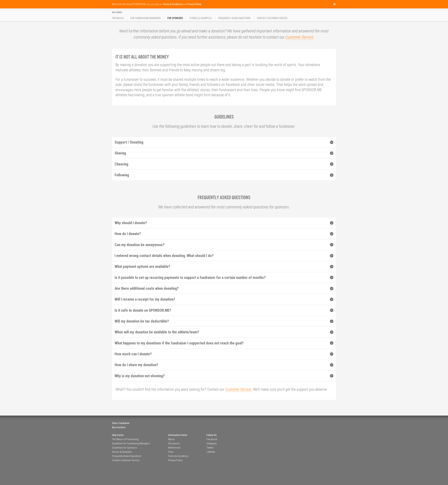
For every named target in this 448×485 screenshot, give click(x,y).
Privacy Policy (175, 460)
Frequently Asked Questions (234, 18)
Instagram (211, 443)
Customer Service (299, 37)
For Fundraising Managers (145, 18)
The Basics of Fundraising (125, 439)
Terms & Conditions (178, 456)
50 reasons (174, 443)
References (174, 447)
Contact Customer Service (272, 18)
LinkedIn (210, 451)
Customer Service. (238, 389)
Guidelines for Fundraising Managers (131, 443)
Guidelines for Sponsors (124, 447)
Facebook (211, 439)
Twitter (210, 447)
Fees (170, 451)
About (171, 439)
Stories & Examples (200, 18)
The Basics (118, 18)
